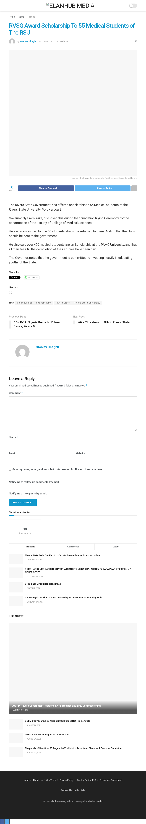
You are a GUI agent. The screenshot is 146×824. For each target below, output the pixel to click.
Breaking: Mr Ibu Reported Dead (43, 584)
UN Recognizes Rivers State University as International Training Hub (63, 597)
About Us (38, 780)
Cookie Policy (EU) (86, 780)
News (21, 17)
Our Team (51, 780)
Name (13, 437)
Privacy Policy (66, 780)
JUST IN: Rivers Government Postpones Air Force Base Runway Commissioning (56, 705)
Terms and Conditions (111, 780)
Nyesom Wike (44, 303)
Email (13, 453)
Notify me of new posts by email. (28, 493)
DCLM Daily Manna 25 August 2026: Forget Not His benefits (57, 721)
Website (80, 453)
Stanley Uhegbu (28, 41)
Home (12, 17)
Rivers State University (87, 303)
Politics (31, 17)
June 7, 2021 (49, 41)
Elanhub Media (95, 801)
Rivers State (63, 303)
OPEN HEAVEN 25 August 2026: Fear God (47, 734)
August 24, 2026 (20, 710)
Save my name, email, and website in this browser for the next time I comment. (58, 469)
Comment (16, 393)
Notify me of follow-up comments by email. (34, 482)
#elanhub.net (24, 303)
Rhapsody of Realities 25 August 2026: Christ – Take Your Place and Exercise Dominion (73, 748)
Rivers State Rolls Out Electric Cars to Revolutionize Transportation (62, 555)
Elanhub (55, 801)
